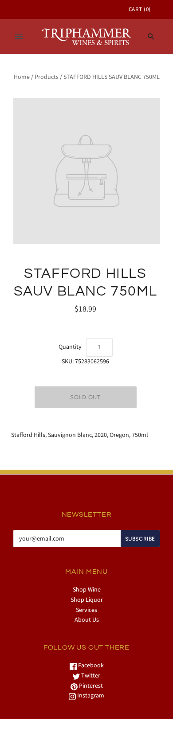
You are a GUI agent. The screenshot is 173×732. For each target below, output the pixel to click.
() (140, 9)
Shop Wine (87, 589)
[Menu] (18, 36)
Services (86, 610)
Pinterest (90, 685)
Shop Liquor (87, 600)
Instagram (90, 695)
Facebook (90, 665)
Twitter (90, 675)
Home (22, 77)
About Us (87, 619)
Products (47, 77)
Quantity (70, 347)
